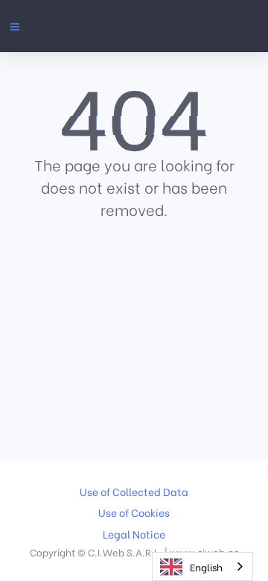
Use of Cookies (134, 512)
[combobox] (202, 566)
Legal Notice (134, 534)
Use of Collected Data (134, 491)
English (206, 566)
